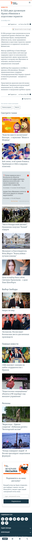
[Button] (12, 24)
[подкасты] (12, 539)
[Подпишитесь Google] (2, 519)
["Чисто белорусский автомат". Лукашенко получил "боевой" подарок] (16, 214)
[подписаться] (6, 523)
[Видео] (19, 539)
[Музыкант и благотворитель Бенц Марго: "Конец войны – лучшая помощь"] (16, 241)
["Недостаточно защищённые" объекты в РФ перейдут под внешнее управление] (16, 381)
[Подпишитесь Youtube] (14, 519)
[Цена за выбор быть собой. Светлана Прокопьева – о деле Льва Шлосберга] (16, 267)
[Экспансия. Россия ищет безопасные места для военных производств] (16, 322)
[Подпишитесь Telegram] (18, 519)
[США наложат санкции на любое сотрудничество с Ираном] (16, 355)
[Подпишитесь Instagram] (22, 519)
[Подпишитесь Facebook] (6, 519)
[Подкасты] (2, 523)
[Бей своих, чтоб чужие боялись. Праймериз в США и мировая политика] (16, 151)
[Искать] (27, 539)
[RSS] (26, 519)
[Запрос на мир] (16, 300)
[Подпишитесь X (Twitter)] (10, 519)
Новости (4, 7)
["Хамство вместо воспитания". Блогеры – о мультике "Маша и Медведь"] (16, 125)
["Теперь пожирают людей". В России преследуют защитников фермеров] (16, 441)
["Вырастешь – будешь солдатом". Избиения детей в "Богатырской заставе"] (16, 414)
